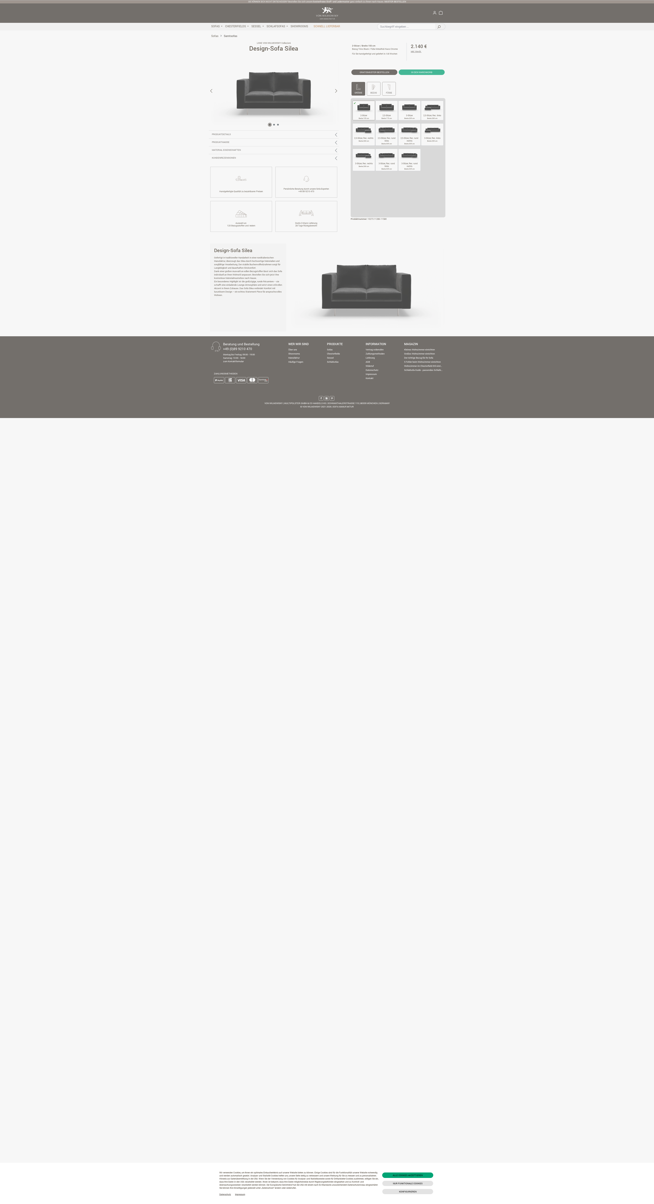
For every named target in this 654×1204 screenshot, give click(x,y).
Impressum (240, 1194)
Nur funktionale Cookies (408, 1183)
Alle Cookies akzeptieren (408, 1175)
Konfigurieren (408, 1191)
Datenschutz (225, 1194)
